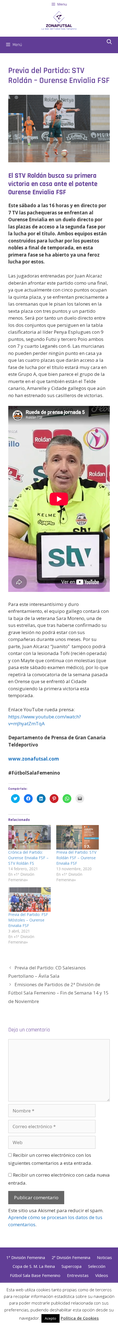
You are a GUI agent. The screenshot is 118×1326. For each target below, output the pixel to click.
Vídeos (101, 1275)
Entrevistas (78, 1275)
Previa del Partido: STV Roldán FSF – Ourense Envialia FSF (76, 858)
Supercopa (71, 1266)
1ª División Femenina (25, 1257)
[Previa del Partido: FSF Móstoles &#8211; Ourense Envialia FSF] (29, 899)
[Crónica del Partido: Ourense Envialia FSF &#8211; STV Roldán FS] (29, 837)
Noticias (104, 1257)
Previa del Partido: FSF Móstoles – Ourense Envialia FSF (28, 920)
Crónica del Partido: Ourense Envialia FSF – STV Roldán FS (28, 858)
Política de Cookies (80, 1318)
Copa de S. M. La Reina (34, 1266)
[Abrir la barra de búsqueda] (109, 42)
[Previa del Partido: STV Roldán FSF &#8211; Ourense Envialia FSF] (77, 837)
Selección (96, 1266)
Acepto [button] (50, 1318)
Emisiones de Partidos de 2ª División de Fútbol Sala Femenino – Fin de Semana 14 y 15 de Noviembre (58, 992)
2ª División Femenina (71, 1257)
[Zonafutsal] (59, 20)
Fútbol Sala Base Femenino (35, 1275)
